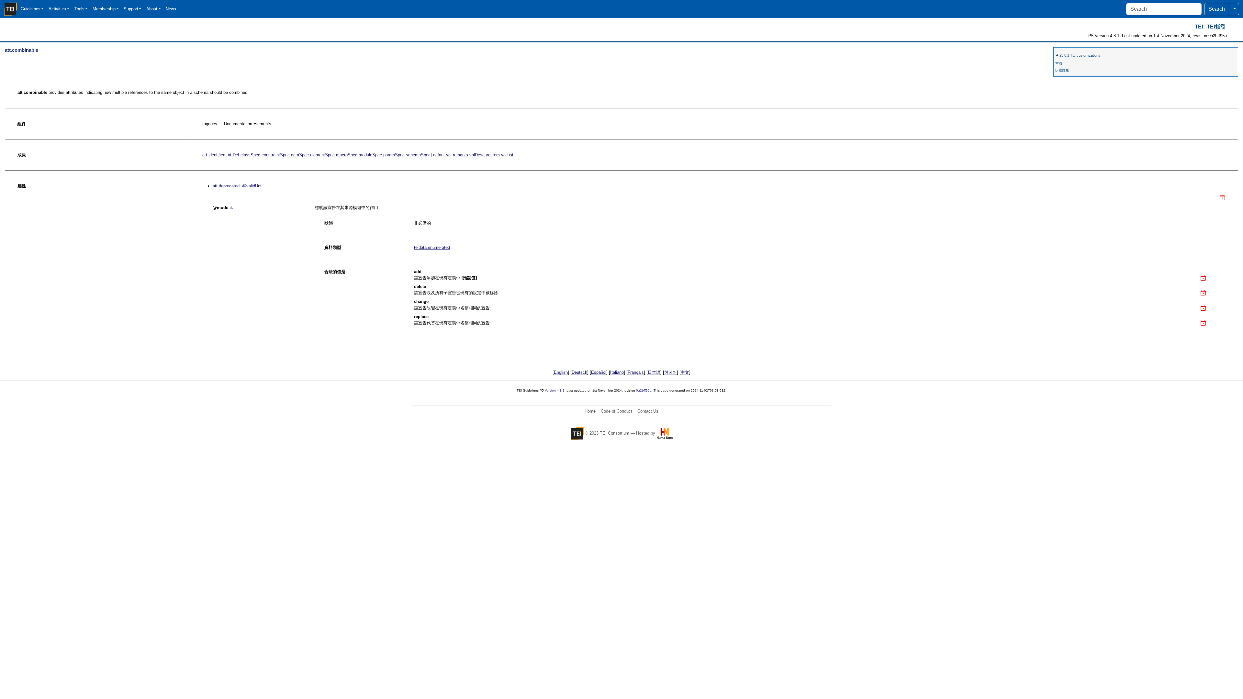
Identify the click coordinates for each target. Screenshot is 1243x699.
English (561, 372)
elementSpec (322, 154)
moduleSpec (370, 154)
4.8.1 (561, 390)
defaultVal (442, 154)
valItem (493, 154)
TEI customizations (1079, 55)
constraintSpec (276, 154)
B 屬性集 (1062, 70)
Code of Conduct (616, 411)
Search (1216, 9)
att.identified (213, 154)
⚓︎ (231, 207)
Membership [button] (104, 8)
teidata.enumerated (432, 247)
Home (590, 411)
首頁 (1058, 63)
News (171, 8)
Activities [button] (57, 8)
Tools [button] (79, 8)
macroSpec (346, 154)
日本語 (654, 372)
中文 (685, 372)
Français (636, 372)
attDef (233, 154)
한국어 (670, 372)
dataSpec (300, 154)
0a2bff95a (644, 390)
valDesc (477, 154)
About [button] (151, 8)
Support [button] (131, 8)
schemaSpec (418, 154)
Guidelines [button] (30, 8)
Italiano (617, 372)
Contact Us (647, 411)
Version (550, 390)
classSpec (250, 154)
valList (507, 154)
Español (598, 372)
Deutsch (579, 372)
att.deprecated (226, 185)
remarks (460, 154)
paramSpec (394, 154)
